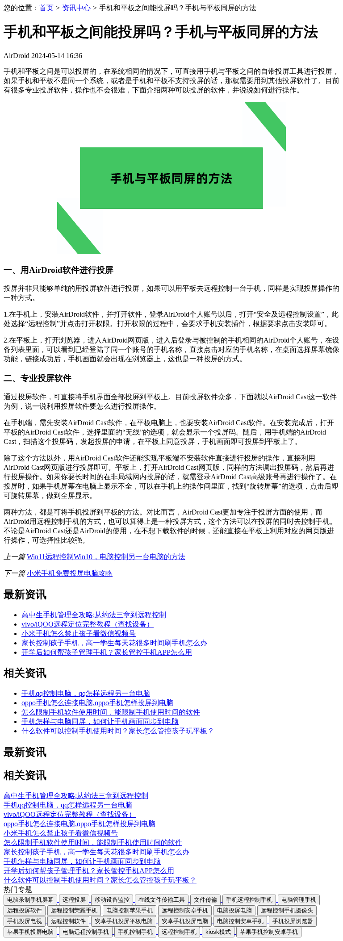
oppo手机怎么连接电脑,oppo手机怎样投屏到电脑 (97, 703)
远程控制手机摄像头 (287, 910)
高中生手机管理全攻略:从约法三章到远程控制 (93, 615)
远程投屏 (74, 899)
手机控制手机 (135, 931)
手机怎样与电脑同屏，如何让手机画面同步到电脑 (100, 721)
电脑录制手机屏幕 (30, 899)
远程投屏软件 (24, 910)
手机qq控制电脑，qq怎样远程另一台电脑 (85, 693)
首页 (46, 8)
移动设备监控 (112, 899)
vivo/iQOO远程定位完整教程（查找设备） (87, 624)
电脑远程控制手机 (86, 931)
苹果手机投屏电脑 (30, 931)
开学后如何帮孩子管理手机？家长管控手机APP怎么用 (106, 652)
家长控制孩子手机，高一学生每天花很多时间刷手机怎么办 (114, 643)
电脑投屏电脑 (234, 910)
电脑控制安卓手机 (240, 921)
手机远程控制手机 (249, 899)
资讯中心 (76, 8)
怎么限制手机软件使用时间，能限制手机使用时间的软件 (110, 712)
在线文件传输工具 (161, 899)
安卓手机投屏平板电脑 (124, 921)
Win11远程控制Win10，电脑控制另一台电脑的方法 (106, 556)
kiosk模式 (218, 931)
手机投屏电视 (24, 921)
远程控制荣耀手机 (74, 910)
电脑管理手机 (298, 899)
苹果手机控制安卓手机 (269, 931)
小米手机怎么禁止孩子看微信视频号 (78, 633)
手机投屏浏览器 (292, 921)
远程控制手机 (179, 931)
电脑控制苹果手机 (129, 910)
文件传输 (205, 899)
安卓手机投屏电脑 (185, 921)
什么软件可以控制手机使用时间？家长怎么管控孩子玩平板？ (117, 731)
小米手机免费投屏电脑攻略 (70, 573)
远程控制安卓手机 (185, 910)
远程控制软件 (68, 921)
